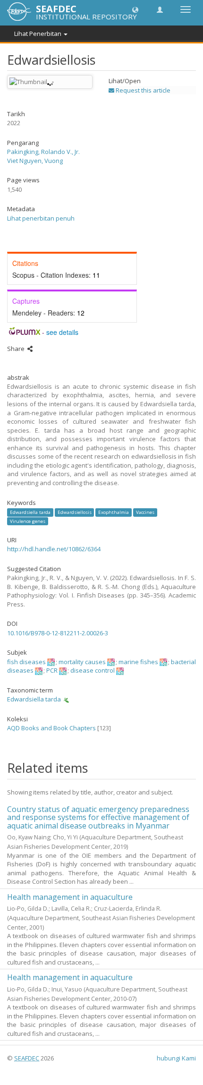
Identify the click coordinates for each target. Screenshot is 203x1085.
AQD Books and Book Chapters (51, 728)
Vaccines (145, 512)
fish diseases (26, 662)
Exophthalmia (113, 512)
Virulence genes (27, 521)
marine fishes (138, 662)
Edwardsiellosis (75, 512)
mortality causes (82, 662)
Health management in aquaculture (70, 897)
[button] (135, 9)
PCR (52, 670)
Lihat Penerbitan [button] (38, 33)
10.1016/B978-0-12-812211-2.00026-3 (57, 633)
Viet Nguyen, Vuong (35, 160)
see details (62, 332)
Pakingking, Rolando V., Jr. (43, 151)
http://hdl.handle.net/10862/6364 (54, 549)
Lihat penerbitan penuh (41, 218)
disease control (92, 670)
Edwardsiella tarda (30, 512)
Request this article (142, 90)
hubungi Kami (176, 1058)
